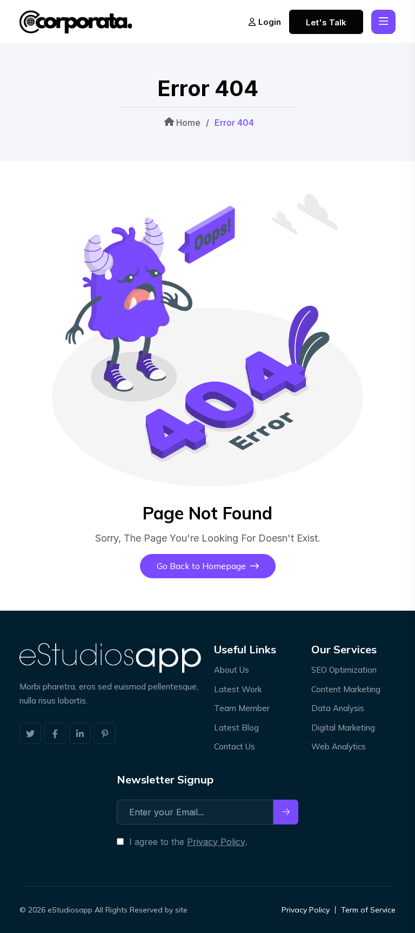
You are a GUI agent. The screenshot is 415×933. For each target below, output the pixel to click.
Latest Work (238, 689)
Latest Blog (236, 727)
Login (269, 22)
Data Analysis (337, 708)
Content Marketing (345, 689)
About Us (231, 670)
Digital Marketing (343, 727)
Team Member (242, 708)
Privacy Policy (216, 841)
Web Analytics (338, 746)
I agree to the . (188, 841)
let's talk (326, 22)
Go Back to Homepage (201, 565)
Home (187, 122)
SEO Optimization (344, 670)
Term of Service (368, 910)
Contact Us (234, 746)
